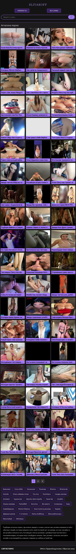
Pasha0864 (23, 504)
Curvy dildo (19, 489)
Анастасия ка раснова (42, 509)
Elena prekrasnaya (54, 514)
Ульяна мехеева (9, 504)
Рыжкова (42, 489)
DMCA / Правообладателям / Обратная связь (57, 549)
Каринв (57, 509)
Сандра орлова (60, 494)
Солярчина (58, 504)
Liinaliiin (60, 499)
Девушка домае (9, 514)
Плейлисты (22, 10)
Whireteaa (19, 519)
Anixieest (6, 499)
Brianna (53, 489)
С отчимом (23, 514)
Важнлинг (6, 489)
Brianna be (63, 489)
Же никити (46, 504)
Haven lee (49, 499)
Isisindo (6, 494)
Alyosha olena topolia (34, 499)
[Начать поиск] (71, 17)
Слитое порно (7, 549)
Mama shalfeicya (38, 514)
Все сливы (54, 10)
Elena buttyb (7, 519)
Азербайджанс (8, 509)
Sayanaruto (18, 499)
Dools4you (47, 494)
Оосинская (31, 489)
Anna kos (34, 504)
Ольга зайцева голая (21, 494)
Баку (68, 504)
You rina (36, 494)
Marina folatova (24, 509)
